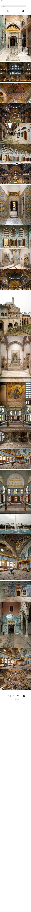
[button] (1, 1)
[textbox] (13, 6)
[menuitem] (8, 12)
